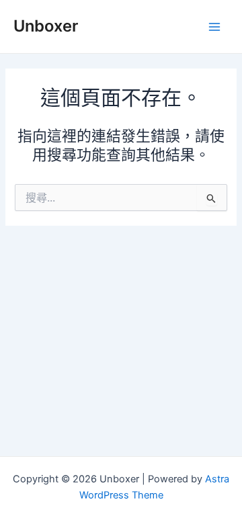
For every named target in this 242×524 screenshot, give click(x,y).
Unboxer (45, 26)
